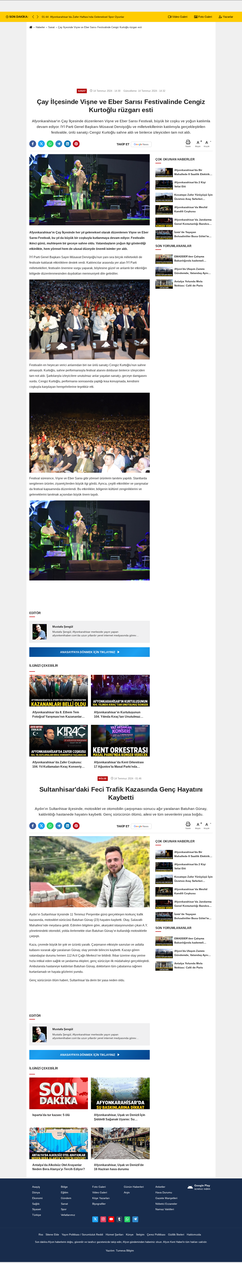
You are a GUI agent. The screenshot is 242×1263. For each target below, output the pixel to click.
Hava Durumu (163, 1192)
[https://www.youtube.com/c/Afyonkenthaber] (111, 1219)
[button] (37, 17)
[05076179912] (127, 1219)
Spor (64, 1209)
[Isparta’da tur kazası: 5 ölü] (58, 1093)
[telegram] (58, 143)
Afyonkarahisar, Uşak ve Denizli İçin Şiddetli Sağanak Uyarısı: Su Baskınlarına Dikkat (119, 1117)
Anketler (160, 1186)
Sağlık (36, 1203)
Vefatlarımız (68, 1215)
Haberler (40, 27)
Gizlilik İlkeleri (176, 1234)
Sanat (51, 27)
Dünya (36, 1192)
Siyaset (36, 1209)
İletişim (140, 1234)
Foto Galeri (205, 16)
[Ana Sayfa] (30, 27)
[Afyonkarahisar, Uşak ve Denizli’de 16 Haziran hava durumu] (120, 1143)
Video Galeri (179, 16)
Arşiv (127, 1192)
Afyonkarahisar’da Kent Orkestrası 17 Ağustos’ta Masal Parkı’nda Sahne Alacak (119, 765)
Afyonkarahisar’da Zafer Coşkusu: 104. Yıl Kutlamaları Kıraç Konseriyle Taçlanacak (58, 765)
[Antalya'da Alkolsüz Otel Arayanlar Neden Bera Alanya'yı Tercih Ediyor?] (58, 1143)
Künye (129, 1234)
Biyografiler (99, 1203)
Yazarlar (227, 16)
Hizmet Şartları (114, 1234)
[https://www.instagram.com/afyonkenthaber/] (103, 1219)
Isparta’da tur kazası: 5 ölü (51, 1115)
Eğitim (64, 1192)
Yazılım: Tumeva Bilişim (120, 1250)
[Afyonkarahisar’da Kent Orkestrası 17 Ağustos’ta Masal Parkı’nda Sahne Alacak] (120, 741)
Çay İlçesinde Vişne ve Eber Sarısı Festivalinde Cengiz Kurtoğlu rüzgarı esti (100, 27)
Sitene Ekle (52, 1234)
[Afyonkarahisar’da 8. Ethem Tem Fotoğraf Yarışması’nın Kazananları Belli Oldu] (58, 691)
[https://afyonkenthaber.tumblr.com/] (119, 1219)
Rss (41, 1234)
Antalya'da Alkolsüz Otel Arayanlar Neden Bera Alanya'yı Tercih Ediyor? (58, 1167)
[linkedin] (67, 143)
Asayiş (36, 1186)
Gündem (66, 1198)
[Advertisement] (121, 58)
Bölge (64, 1186)
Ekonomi (37, 1198)
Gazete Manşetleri (166, 1198)
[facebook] (32, 143)
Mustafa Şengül (62, 626)
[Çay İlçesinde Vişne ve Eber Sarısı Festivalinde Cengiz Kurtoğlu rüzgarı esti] (89, 189)
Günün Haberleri (134, 1186)
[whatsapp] (50, 143)
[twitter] (41, 143)
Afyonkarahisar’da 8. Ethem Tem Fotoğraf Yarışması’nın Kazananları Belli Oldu (57, 715)
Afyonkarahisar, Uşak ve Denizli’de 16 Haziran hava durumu (119, 1167)
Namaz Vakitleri (164, 1209)
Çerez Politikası (156, 1234)
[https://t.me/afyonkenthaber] (135, 1219)
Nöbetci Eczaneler (166, 1203)
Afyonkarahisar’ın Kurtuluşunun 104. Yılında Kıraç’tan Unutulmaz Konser (117, 715)
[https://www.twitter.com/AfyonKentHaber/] (95, 1219)
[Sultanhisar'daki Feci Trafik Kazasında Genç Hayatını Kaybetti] (89, 871)
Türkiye (36, 1215)
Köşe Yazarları (101, 1198)
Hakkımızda (194, 1234)
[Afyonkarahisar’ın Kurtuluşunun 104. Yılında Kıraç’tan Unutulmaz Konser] (120, 691)
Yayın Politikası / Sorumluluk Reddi (82, 1234)
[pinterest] (76, 143)
